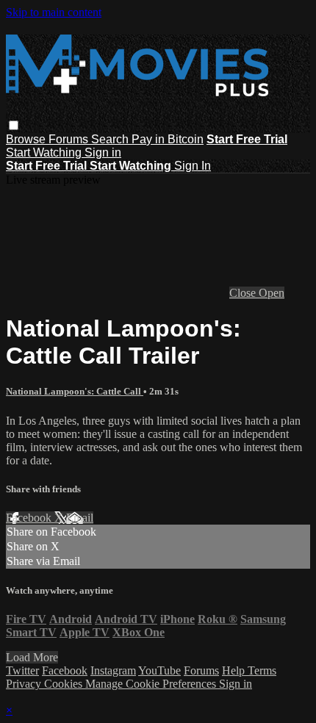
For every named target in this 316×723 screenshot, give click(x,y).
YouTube (159, 670)
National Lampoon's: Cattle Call (74, 391)
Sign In (192, 165)
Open (271, 293)
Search (111, 139)
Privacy (25, 683)
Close (244, 293)
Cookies (64, 683)
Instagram (113, 670)
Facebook (30, 517)
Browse (27, 139)
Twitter (22, 670)
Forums (70, 139)
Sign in (103, 152)
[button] (13, 125)
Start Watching (45, 152)
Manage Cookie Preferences (152, 683)
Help (235, 670)
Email (79, 517)
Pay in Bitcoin (168, 139)
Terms (262, 670)
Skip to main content (53, 12)
